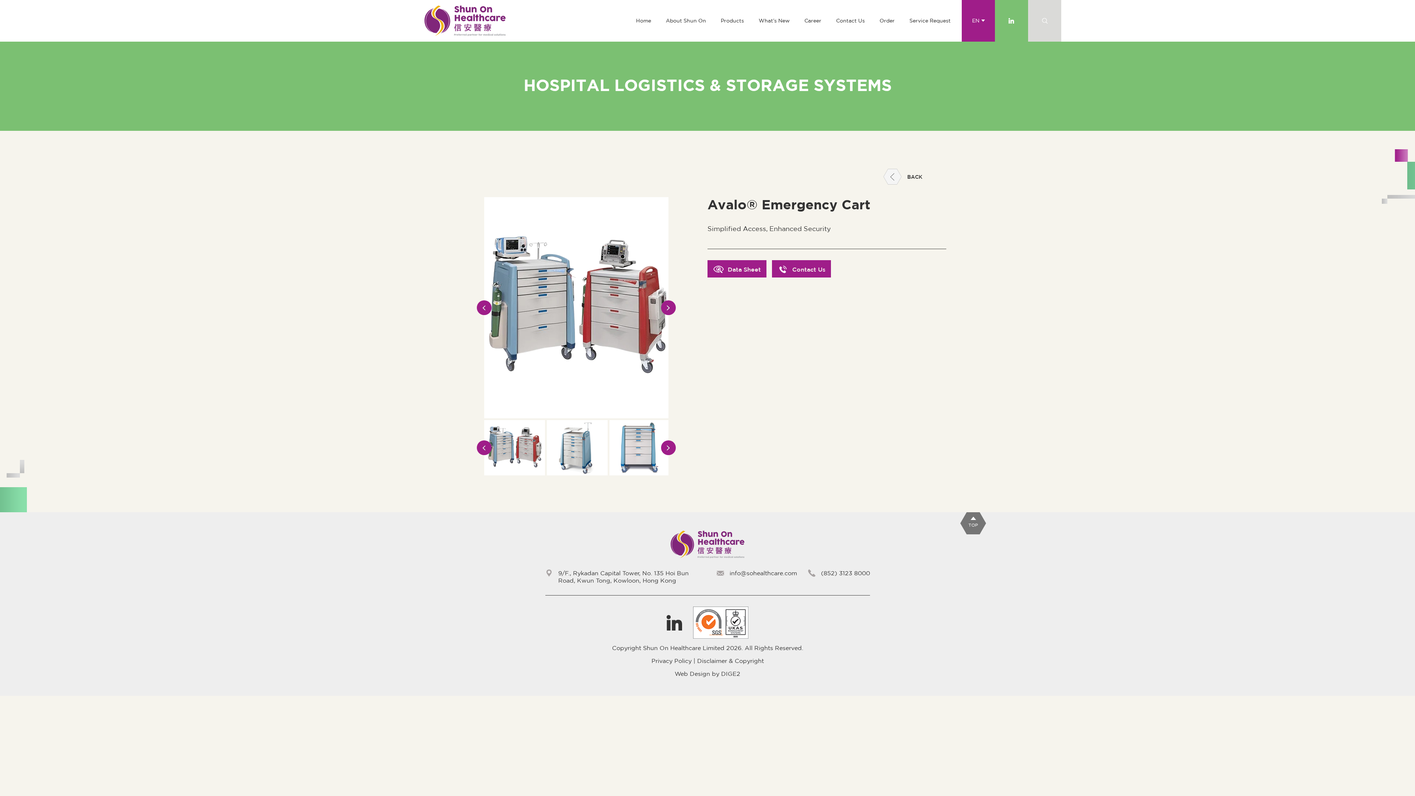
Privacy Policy (671, 660)
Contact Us (850, 21)
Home (643, 21)
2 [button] (575, 480)
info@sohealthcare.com (763, 573)
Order (887, 21)
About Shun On (686, 21)
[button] (732, 20)
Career (812, 21)
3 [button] (586, 480)
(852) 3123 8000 (845, 573)
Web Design (692, 673)
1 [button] (566, 480)
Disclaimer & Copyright (730, 660)
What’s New (774, 21)
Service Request (930, 21)
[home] (465, 21)
